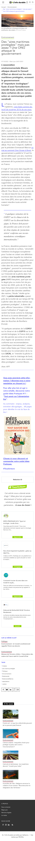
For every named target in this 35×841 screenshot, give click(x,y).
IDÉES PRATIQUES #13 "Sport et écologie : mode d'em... (14, 522)
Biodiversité (5, 676)
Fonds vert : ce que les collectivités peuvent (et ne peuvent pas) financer (17, 724)
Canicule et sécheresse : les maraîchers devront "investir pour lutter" (16, 765)
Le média (4, 815)
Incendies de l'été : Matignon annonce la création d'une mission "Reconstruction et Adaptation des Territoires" (16, 785)
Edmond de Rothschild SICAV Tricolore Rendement (16, 611)
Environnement (12, 7)
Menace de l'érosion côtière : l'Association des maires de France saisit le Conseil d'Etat (17, 655)
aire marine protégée (8, 668)
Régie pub (4, 810)
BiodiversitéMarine (7, 679)
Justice (4, 684)
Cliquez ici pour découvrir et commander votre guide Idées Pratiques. (16, 461)
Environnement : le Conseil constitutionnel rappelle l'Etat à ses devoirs (15, 645)
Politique (4, 671)
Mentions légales (6, 812)
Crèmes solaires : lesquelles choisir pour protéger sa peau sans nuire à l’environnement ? (16, 745)
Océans (4, 666)
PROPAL (21, 837)
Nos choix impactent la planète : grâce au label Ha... (17, 552)
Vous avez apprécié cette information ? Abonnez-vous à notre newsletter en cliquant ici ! (16, 381)
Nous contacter (5, 807)
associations (5, 681)
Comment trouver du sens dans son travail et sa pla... (15, 582)
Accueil (3, 7)
